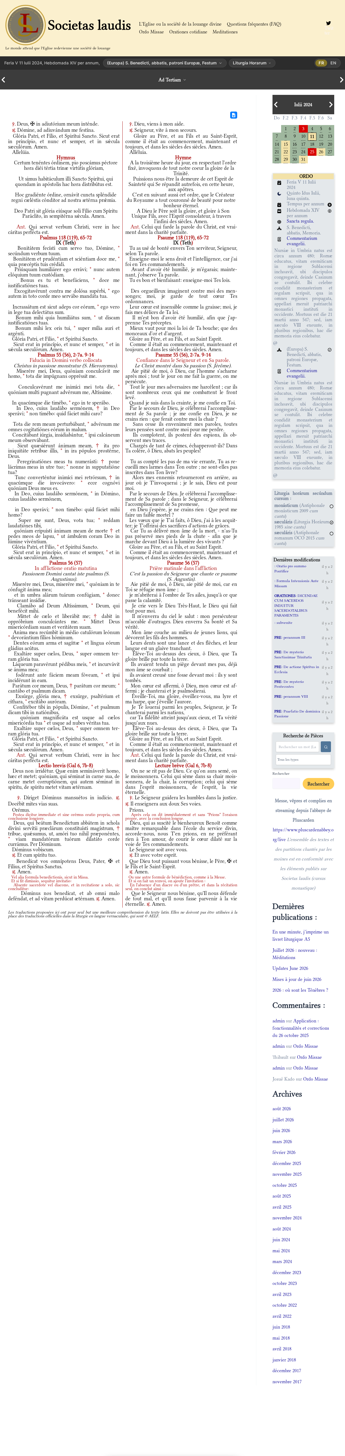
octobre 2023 (284, 1283)
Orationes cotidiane (188, 31)
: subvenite (283, 622)
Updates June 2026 (290, 968)
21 (277, 151)
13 (330, 136)
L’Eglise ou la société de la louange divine (180, 24)
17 (303, 144)
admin (278, 1020)
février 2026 (283, 1152)
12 (321, 136)
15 (286, 144)
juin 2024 (281, 1239)
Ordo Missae (151, 31)
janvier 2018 (284, 1359)
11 (312, 136)
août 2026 (281, 1108)
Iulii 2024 (303, 104)
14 (277, 144)
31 (303, 159)
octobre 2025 (284, 1185)
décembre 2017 (286, 1370)
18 (312, 144)
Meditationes (225, 31)
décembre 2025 (286, 1163)
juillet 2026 (283, 1119)
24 (303, 151)
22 (286, 151)
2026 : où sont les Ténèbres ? (300, 990)
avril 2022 (281, 1316)
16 (294, 144)
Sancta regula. (300, 221)
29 (286, 159)
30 (294, 159)
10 (303, 136)
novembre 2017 (287, 1381)
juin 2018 (281, 1327)
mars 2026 (282, 1141)
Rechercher (280, 773)
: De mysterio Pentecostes (289, 684)
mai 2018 (281, 1338)
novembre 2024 (287, 1217)
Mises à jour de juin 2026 (296, 979)
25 (312, 151)
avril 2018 (281, 1348)
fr (321, 62)
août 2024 (281, 1229)
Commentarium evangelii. (302, 241)
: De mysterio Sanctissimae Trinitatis (293, 654)
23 (294, 151)
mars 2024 (282, 1261)
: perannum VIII (291, 696)
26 (321, 151)
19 (321, 144)
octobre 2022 (284, 1305)
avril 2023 (281, 1294)
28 (277, 159)
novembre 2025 (287, 1174)
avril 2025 (281, 1207)
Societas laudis (89, 25)
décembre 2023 (286, 1272)
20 (330, 144)
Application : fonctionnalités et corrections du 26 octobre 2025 (300, 1028)
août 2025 (281, 1196)
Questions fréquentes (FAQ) (254, 24)
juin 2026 (281, 1130)
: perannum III (289, 637)
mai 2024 (281, 1250)
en (333, 62)
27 (330, 151)
